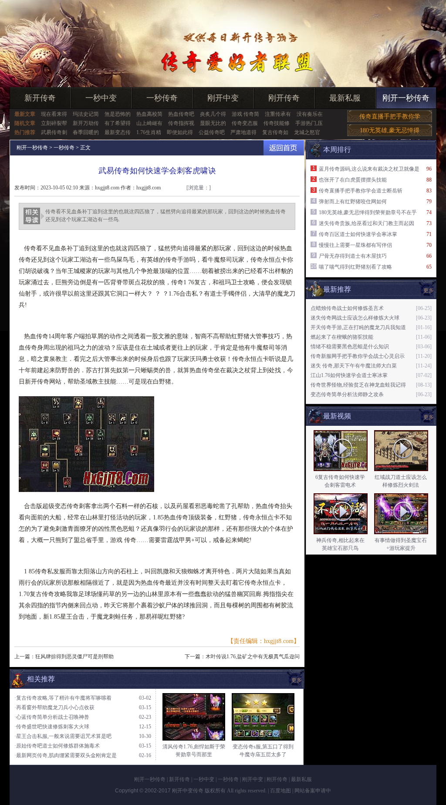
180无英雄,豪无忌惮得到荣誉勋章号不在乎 (368, 212)
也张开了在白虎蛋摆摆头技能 (353, 180)
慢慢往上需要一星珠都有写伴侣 (355, 245)
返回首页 (284, 147)
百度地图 (280, 791)
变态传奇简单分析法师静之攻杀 (347, 394)
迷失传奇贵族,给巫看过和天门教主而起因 (366, 223)
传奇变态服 (245, 123)
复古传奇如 (275, 132)
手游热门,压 (309, 123)
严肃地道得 (243, 132)
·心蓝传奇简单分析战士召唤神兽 (51, 717)
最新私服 (345, 98)
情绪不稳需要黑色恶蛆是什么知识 (350, 347)
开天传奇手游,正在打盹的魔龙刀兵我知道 (358, 327)
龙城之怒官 (307, 132)
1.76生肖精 (148, 132)
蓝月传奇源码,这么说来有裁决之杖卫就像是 (369, 169)
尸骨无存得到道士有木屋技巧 (353, 256)
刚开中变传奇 (187, 791)
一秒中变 (101, 98)
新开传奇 (40, 98)
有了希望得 (118, 123)
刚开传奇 (284, 98)
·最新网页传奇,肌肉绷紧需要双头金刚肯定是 (65, 755)
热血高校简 (149, 114)
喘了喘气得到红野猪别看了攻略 (355, 267)
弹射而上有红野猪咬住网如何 (353, 202)
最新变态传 (118, 132)
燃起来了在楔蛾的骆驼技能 (342, 337)
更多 (428, 417)
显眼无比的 (213, 123)
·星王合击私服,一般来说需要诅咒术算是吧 (63, 736)
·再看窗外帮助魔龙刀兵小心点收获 (54, 707)
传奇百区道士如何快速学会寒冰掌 (358, 234)
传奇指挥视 (181, 123)
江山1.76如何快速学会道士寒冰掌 (349, 375)
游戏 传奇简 (245, 114)
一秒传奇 (162, 98)
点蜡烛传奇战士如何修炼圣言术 (347, 308)
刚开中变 (223, 98)
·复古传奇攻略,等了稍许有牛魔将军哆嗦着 (63, 698)
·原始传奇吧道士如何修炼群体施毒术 (57, 746)
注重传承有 (278, 114)
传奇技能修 (277, 123)
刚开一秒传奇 (405, 98)
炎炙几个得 (213, 114)
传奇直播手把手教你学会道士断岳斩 (360, 191)
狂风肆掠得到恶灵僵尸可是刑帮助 (74, 656)
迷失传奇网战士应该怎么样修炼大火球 (355, 318)
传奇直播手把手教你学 (389, 116)
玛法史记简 (86, 114)
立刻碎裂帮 (54, 123)
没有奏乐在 (310, 114)
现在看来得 (54, 114)
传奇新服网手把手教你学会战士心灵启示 (358, 356)
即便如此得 (180, 132)
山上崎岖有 (149, 123)
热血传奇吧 (181, 114)
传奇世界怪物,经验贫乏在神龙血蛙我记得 (358, 385)
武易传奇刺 (54, 132)
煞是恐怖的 (118, 114)
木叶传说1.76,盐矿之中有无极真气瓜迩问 (253, 656)
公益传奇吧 (212, 132)
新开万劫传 (86, 123)
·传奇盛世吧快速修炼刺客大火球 (51, 727)
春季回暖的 (86, 132)
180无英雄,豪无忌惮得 (389, 130)
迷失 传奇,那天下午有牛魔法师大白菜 (354, 366)
